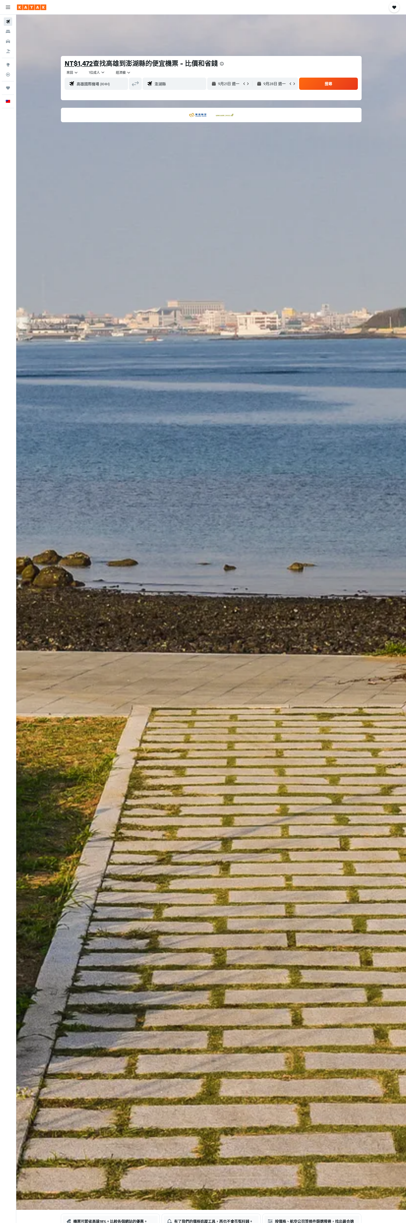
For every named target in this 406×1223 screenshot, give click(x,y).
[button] (8, 7)
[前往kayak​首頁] (31, 7)
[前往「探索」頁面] (8, 64)
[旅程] (8, 88)
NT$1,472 (79, 63)
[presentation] (222, 64)
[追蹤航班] (8, 74)
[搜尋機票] (8, 21)
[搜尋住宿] (8, 31)
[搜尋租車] (8, 41)
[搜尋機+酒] (8, 51)
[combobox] (72, 72)
